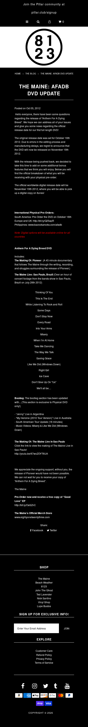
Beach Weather (44, 582)
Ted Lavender (44, 594)
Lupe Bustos (44, 606)
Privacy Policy (44, 658)
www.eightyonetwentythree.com (32, 517)
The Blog (30, 73)
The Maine (44, 578)
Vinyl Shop (44, 602)
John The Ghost (44, 590)
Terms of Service (44, 662)
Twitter (53, 530)
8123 (44, 586)
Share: (44, 525)
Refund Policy (44, 654)
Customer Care (44, 650)
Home (18, 73)
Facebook (37, 530)
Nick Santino (44, 598)
